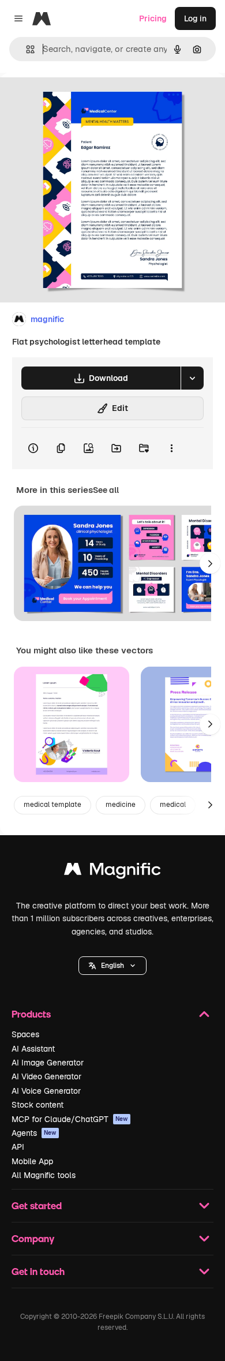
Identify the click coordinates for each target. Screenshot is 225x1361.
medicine (121, 804)
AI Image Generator (48, 1062)
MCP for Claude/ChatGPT (70, 1119)
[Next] (210, 563)
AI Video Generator (46, 1076)
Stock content (37, 1105)
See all (106, 490)
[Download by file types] (192, 378)
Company (33, 1238)
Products (31, 1014)
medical (173, 804)
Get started (37, 1205)
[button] (112, 965)
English (112, 965)
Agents (34, 1133)
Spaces (25, 1034)
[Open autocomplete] (26, 49)
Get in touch (38, 1271)
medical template (52, 804)
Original (74, 99)
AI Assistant (33, 1049)
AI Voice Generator (46, 1091)
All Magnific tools (44, 1175)
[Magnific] (112, 872)
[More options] (171, 448)
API (18, 1147)
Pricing (153, 18)
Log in (195, 18)
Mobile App (32, 1161)
